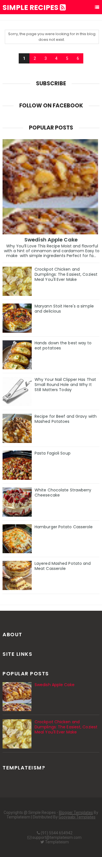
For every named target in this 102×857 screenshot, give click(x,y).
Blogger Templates (76, 812)
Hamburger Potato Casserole (64, 527)
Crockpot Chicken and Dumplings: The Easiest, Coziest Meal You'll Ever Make (66, 274)
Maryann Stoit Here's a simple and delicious (64, 308)
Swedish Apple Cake (51, 239)
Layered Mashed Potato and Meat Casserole (63, 566)
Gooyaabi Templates (77, 817)
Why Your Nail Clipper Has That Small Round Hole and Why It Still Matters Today (65, 385)
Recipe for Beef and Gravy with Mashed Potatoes (66, 418)
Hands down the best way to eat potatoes (63, 345)
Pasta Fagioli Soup (53, 453)
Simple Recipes (31, 7)
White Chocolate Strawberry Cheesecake (63, 492)
